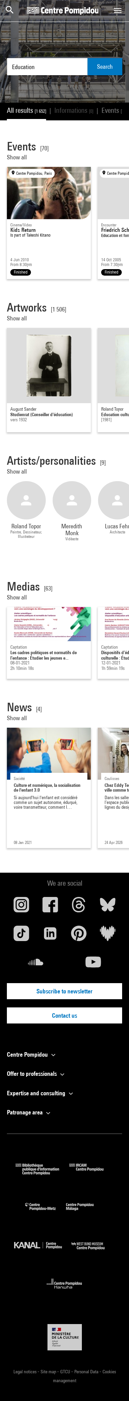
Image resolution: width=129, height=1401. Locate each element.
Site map (49, 1371)
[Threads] (79, 907)
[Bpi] (42, 1173)
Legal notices (25, 1371)
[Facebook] (50, 907)
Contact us (64, 1015)
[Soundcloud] (36, 964)
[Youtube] (93, 964)
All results (26, 110)
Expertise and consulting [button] (37, 1093)
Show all (17, 157)
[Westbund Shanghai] (93, 1251)
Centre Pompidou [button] (28, 1054)
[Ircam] (91, 1173)
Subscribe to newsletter (64, 991)
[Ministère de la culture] (64, 1337)
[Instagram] (21, 907)
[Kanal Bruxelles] (43, 1251)
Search (105, 66)
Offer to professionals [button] (32, 1073)
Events (114, 110)
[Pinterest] (79, 936)
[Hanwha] (64, 1291)
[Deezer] (107, 936)
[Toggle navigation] (117, 10)
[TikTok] (21, 936)
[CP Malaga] (85, 1212)
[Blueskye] (107, 907)
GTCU (65, 1371)
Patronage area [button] (25, 1112)
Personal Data (86, 1371)
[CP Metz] (45, 1212)
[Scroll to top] (113, 1385)
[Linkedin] (50, 936)
